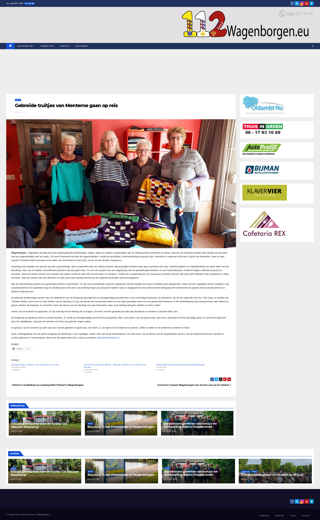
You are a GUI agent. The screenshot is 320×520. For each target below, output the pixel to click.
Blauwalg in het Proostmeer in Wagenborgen (120, 427)
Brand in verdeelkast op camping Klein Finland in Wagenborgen (48, 385)
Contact (65, 46)
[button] (313, 46)
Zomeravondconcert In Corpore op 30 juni (272, 475)
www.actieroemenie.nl (108, 337)
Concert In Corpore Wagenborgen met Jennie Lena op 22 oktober (193, 385)
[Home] (10, 46)
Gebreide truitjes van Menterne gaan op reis (66, 105)
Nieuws (18, 100)
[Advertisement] (160, 67)
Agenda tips (47, 46)
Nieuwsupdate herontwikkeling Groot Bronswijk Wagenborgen (180, 365)
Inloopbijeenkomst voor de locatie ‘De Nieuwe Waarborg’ (39, 425)
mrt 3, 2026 (17, 431)
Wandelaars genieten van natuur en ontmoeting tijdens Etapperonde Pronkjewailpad (190, 427)
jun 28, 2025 (171, 431)
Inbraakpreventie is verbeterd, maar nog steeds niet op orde (35, 365)
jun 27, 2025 (248, 479)
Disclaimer (81, 46)
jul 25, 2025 (94, 431)
